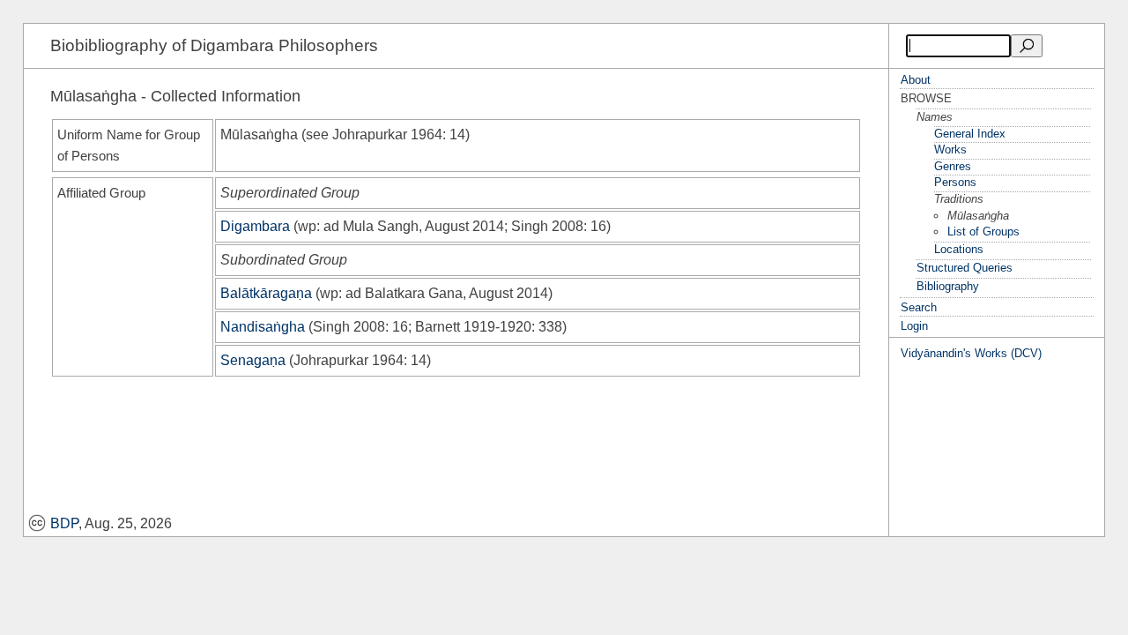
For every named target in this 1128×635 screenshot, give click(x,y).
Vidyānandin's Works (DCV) (971, 353)
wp (307, 226)
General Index (970, 133)
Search (919, 307)
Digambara (255, 226)
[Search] (1027, 45)
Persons (955, 182)
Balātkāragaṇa (266, 293)
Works (950, 149)
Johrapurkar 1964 (387, 134)
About (916, 79)
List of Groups (983, 231)
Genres (952, 166)
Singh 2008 (547, 226)
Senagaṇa (253, 360)
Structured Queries (964, 267)
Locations (958, 249)
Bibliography (947, 286)
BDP (64, 523)
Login (914, 325)
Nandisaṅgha (262, 326)
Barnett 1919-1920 (473, 326)
